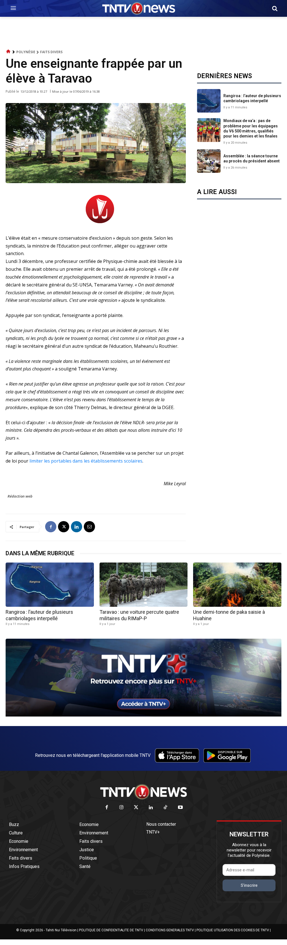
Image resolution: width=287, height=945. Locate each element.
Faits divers (51, 52)
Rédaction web (20, 496)
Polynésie (25, 52)
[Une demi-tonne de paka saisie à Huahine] (237, 584)
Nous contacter (161, 824)
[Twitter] (136, 808)
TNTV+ (153, 832)
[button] (274, 8)
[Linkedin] (76, 526)
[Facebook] (50, 526)
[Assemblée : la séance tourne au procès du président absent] (209, 161)
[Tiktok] (166, 808)
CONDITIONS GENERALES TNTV (170, 930)
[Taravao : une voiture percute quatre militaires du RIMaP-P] (143, 584)
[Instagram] (121, 808)
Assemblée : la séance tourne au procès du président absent (251, 158)
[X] (63, 526)
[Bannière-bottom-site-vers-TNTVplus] (143, 715)
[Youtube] (180, 808)
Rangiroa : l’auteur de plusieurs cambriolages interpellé (252, 98)
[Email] (89, 526)
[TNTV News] (143, 791)
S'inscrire (249, 885)
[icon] (8, 51)
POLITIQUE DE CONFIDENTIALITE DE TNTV (111, 930)
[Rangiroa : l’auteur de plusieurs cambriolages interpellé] (209, 101)
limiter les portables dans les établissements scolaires (85, 461)
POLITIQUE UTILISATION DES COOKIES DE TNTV (232, 930)
